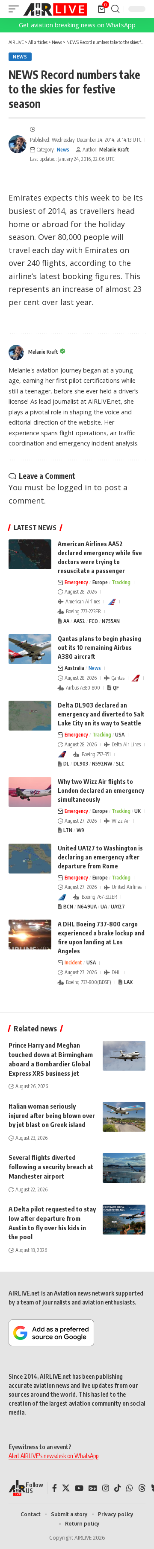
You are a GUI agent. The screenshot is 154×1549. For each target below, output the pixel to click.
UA (104, 906)
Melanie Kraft (114, 149)
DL (66, 763)
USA (119, 734)
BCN (68, 906)
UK (137, 811)
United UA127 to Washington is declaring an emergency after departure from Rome (100, 857)
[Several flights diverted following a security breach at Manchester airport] (124, 1168)
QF (116, 687)
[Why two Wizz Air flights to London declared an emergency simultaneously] (30, 792)
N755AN (111, 621)
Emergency (76, 582)
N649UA (87, 906)
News (20, 56)
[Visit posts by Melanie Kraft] (18, 144)
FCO (93, 621)
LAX (128, 982)
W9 (80, 830)
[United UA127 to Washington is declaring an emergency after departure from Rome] (30, 858)
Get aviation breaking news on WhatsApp (77, 25)
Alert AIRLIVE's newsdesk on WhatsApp (53, 1455)
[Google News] (92, 1488)
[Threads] (142, 1488)
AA (66, 621)
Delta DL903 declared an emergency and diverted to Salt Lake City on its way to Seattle (101, 714)
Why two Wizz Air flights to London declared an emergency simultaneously (101, 790)
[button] (16, 9)
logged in (74, 487)
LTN (67, 830)
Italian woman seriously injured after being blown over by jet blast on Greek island (52, 1115)
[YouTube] (79, 1488)
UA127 (118, 906)
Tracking (121, 582)
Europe (100, 582)
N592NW (102, 763)
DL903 (81, 763)
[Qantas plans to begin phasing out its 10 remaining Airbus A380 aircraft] (30, 649)
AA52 (79, 621)
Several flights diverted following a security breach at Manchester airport (51, 1166)
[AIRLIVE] (55, 9)
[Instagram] (105, 1488)
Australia (74, 668)
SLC (120, 763)
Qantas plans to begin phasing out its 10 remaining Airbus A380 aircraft (99, 647)
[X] (66, 1488)
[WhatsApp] (129, 1488)
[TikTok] (117, 1488)
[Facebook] (54, 1488)
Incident (73, 962)
